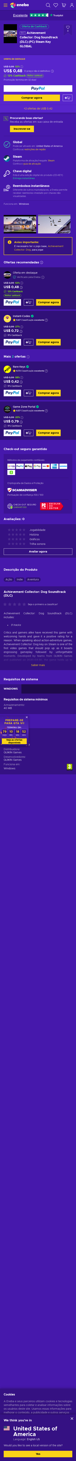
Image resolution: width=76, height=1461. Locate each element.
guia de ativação (32, 164)
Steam (51, 161)
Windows (9, 768)
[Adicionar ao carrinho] (67, 98)
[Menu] (5, 5)
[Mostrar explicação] (46, 320)
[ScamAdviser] (22, 490)
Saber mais (38, 665)
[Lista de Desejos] (56, 5)
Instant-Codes (21, 316)
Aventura (33, 579)
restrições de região (35, 149)
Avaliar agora (38, 551)
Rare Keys (19, 367)
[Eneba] (19, 5)
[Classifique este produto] (15, 604)
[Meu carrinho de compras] (64, 5)
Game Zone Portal (24, 407)
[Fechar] (72, 1418)
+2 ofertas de (38, 108)
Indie (20, 579)
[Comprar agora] (38, 88)
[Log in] (72, 5)
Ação (9, 579)
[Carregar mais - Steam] (7, 159)
